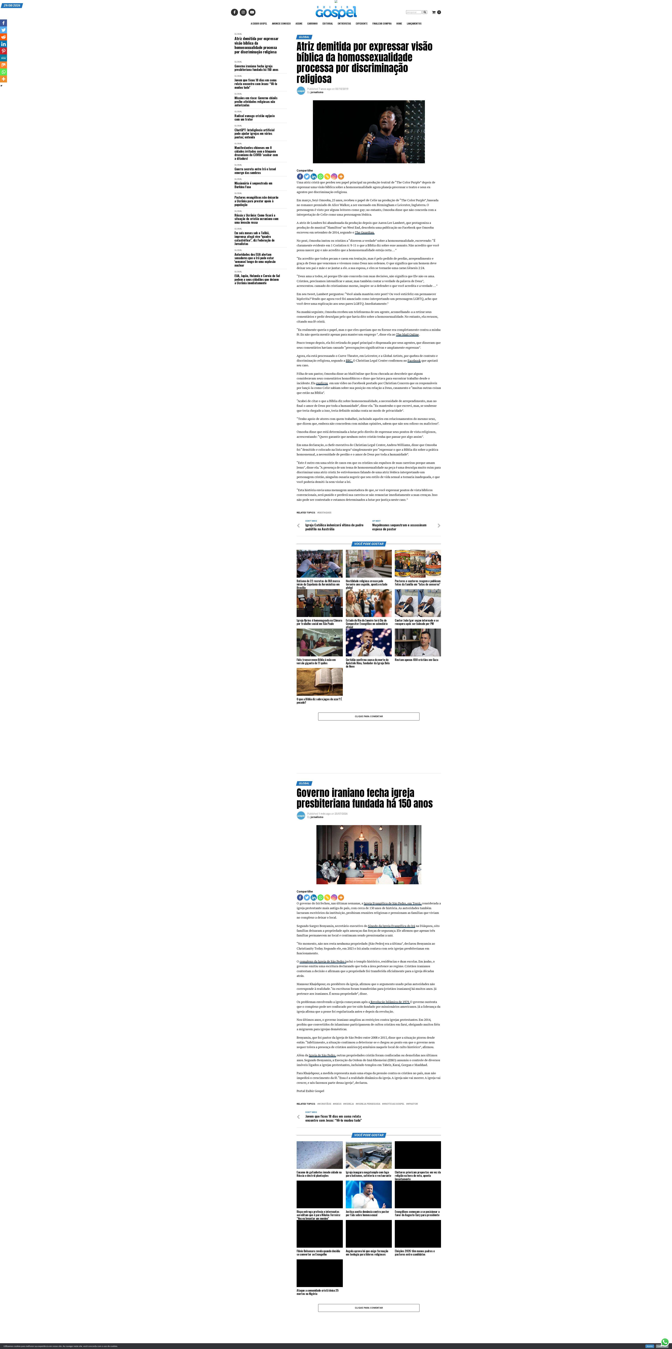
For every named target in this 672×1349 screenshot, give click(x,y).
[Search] (424, 12)
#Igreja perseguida (368, 1067)
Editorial (328, 23)
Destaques (325, 513)
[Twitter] (307, 176)
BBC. (349, 360)
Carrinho (312, 23)
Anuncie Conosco (281, 23)
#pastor (413, 1067)
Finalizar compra (381, 23)
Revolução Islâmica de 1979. (390, 965)
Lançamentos (414, 23)
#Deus (337, 1067)
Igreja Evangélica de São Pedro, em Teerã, (393, 866)
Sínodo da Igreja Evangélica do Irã (391, 889)
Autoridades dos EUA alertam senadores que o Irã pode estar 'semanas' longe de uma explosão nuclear (255, 260)
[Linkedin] (314, 176)
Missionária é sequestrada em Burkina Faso (253, 185)
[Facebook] (300, 176)
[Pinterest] (3, 50)
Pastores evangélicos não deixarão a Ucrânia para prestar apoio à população (256, 201)
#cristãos (325, 1067)
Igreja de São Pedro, (322, 1018)
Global (238, 34)
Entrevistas (344, 23)
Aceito (650, 1346)
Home (399, 23)
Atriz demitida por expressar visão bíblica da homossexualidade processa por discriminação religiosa (256, 45)
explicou (322, 383)
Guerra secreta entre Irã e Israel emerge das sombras (255, 170)
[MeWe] (3, 57)
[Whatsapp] (320, 176)
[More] (341, 176)
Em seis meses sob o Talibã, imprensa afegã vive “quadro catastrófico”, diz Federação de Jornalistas (254, 238)
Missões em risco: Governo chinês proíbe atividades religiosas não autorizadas (255, 101)
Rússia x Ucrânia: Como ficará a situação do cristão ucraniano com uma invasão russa (256, 218)
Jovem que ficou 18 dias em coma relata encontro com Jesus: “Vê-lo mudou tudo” (255, 83)
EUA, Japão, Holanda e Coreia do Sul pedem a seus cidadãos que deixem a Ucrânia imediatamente (257, 279)
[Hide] (1, 85)
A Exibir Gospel (259, 23)
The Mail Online (407, 334)
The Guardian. (364, 232)
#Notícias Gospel (393, 1067)
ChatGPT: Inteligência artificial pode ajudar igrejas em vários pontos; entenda (254, 133)
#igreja (349, 1067)
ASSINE (299, 23)
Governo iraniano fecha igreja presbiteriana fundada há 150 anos (256, 67)
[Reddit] (3, 36)
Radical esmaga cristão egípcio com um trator (254, 117)
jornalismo (317, 92)
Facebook (414, 360)
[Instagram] (334, 176)
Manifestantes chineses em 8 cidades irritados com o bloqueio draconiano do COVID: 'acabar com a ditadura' (256, 153)
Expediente (362, 23)
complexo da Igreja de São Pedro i (323, 925)
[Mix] (3, 64)
